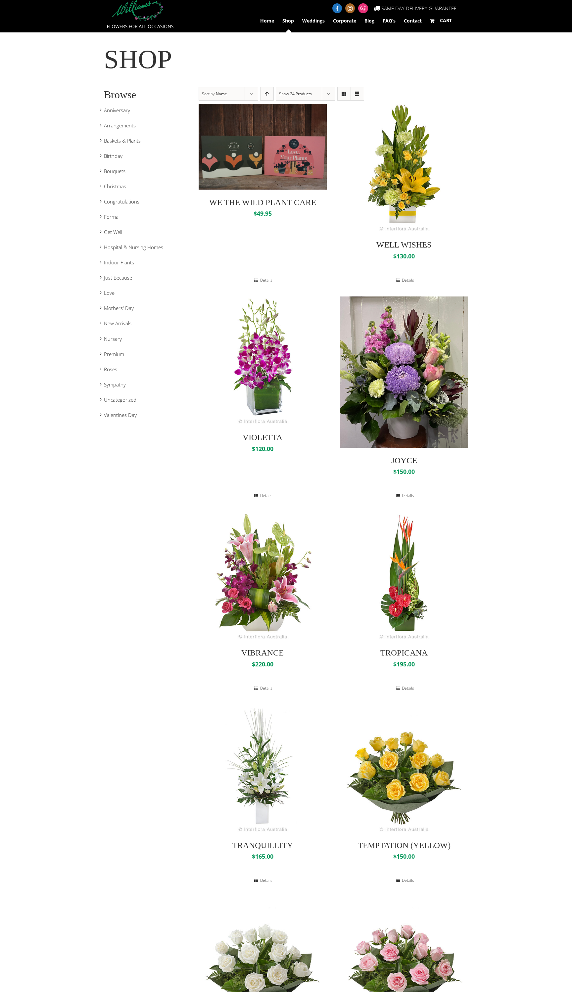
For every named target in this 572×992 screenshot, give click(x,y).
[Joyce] (404, 372)
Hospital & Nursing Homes (133, 247)
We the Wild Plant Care (262, 202)
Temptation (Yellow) (404, 845)
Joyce (404, 460)
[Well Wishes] (404, 168)
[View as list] (357, 93)
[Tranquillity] (263, 768)
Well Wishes (404, 244)
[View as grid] (344, 93)
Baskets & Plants (122, 140)
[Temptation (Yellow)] (404, 768)
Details (265, 280)
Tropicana (404, 652)
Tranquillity (262, 845)
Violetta (262, 437)
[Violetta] (263, 360)
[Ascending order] (267, 93)
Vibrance (262, 652)
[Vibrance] (263, 576)
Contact (413, 21)
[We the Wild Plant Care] (263, 146)
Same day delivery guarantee (418, 8)
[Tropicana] (404, 576)
